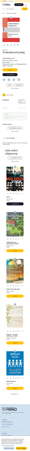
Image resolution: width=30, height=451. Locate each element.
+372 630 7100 (8, 424)
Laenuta (10, 70)
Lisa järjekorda (15, 203)
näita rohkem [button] (15, 88)
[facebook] (18, 79)
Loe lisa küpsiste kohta (7, 445)
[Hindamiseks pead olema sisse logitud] (8, 79)
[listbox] (15, 85)
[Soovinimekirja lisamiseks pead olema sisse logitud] (4, 79)
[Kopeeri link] (13, 79)
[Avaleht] (6, 5)
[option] (9, 85)
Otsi (25, 9)
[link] (8, 58)
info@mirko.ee (8, 422)
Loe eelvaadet (10, 74)
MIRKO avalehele (7, 435)
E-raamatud (10, 1)
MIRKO (4, 1)
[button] (8, 94)
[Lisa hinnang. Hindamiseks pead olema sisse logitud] (11, 45)
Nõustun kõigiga (21, 448)
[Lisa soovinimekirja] (22, 193)
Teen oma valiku (8, 448)
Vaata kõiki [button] (14, 394)
